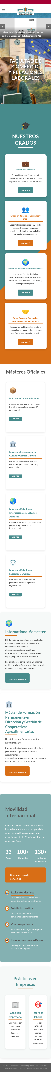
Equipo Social (41, 1068)
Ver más (15, 418)
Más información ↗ (17, 679)
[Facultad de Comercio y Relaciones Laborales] (25, 10)
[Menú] (3, 9)
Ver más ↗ (25, 190)
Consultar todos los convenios (20, 876)
